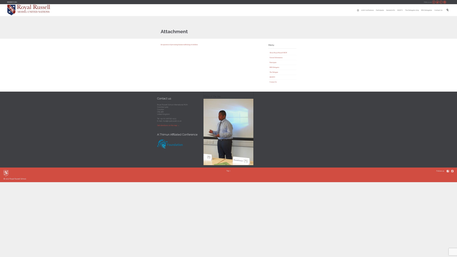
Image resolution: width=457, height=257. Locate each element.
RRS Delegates (274, 67)
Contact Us (273, 82)
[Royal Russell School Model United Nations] (29, 10)
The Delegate (274, 72)
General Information (276, 57)
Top (227, 171)
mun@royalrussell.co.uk (172, 121)
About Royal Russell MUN (278, 53)
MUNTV (272, 77)
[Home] (358, 10)
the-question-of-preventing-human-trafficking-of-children (179, 44)
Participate (273, 62)
